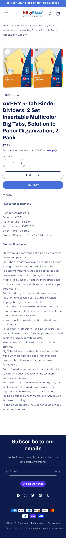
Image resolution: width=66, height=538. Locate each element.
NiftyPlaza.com (20, 523)
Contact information (53, 528)
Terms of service (14, 528)
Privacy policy (54, 523)
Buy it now (33, 185)
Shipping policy (33, 528)
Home (6, 25)
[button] (6, 14)
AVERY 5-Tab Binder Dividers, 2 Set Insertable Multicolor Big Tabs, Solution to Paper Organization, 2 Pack (30, 30)
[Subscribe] (55, 472)
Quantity (7, 156)
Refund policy (38, 523)
